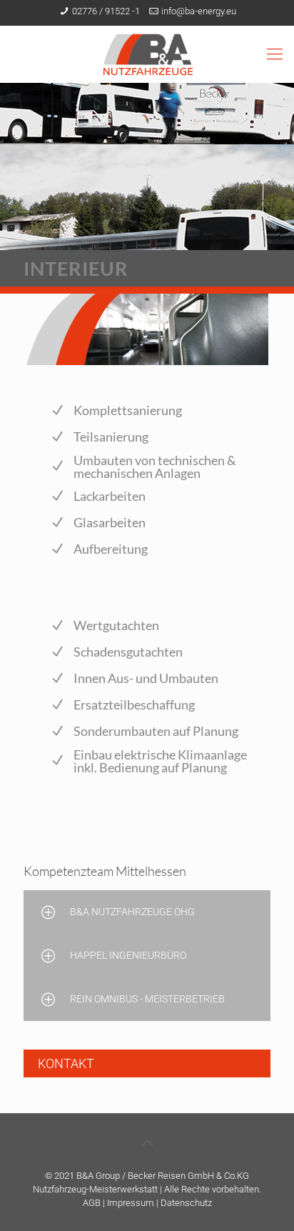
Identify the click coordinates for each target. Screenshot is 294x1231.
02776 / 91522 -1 (106, 11)
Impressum (130, 1202)
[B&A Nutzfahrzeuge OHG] (147, 54)
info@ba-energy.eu (198, 11)
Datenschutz (186, 1202)
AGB (92, 1202)
